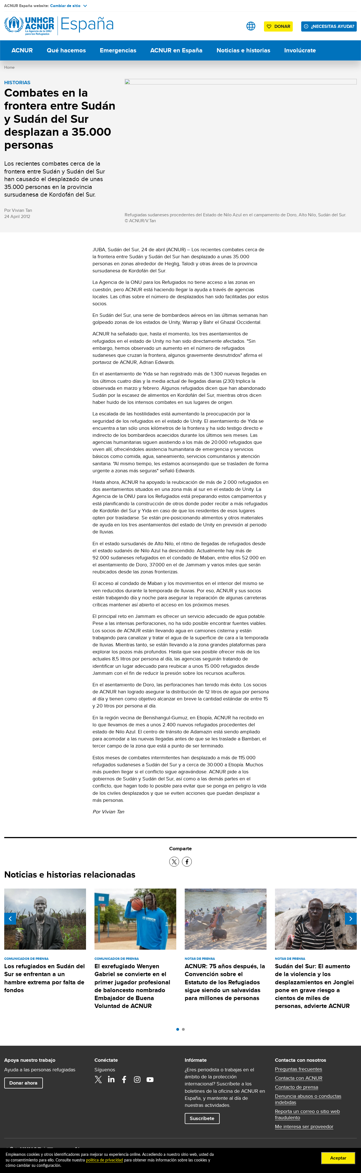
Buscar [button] (233, 26)
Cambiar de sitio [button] (65, 5)
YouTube (150, 1079)
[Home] (43, 26)
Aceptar (338, 1158)
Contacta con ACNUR (298, 1078)
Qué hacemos (66, 50)
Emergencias (118, 50)
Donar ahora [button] (23, 1083)
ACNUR (22, 50)
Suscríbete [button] (202, 1118)
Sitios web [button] (251, 26)
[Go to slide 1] (179, 1031)
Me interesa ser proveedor (304, 1126)
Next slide (351, 919)
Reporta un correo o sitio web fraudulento (307, 1114)
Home (9, 67)
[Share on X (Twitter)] (174, 862)
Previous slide (10, 919)
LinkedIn (111, 1079)
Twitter (98, 1079)
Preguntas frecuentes (298, 1069)
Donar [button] (282, 26)
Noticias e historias (243, 50)
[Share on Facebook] (187, 862)
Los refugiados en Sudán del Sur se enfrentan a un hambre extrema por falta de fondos (44, 978)
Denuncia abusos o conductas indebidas (308, 1099)
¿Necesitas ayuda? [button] (332, 26)
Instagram (137, 1079)
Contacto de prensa (296, 1087)
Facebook (124, 1079)
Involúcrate (300, 50)
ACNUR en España (176, 50)
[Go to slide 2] (185, 1031)
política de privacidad (104, 1160)
